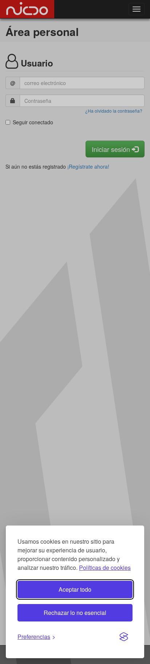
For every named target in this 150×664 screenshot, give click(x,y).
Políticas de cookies (105, 567)
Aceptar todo (75, 589)
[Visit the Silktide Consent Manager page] (124, 637)
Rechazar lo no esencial (75, 612)
